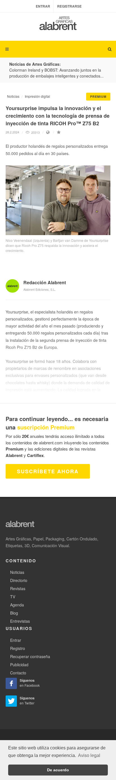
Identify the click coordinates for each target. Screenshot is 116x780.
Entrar (43, 6)
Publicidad (19, 664)
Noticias (13, 96)
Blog (14, 613)
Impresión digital (37, 96)
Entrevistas (20, 621)
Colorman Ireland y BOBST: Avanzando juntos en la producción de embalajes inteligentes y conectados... (56, 73)
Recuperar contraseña (30, 656)
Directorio (18, 580)
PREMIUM (98, 96)
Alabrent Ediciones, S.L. (39, 289)
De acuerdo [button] (58, 770)
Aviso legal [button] (89, 755)
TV (12, 596)
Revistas (17, 588)
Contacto (18, 673)
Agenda (17, 605)
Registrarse (69, 6)
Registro (17, 648)
